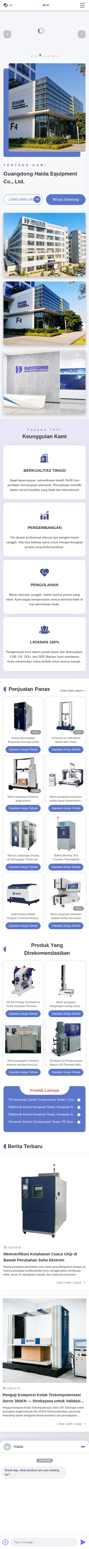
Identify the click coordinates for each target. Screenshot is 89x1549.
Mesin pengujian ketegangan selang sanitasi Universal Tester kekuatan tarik (66, 1004)
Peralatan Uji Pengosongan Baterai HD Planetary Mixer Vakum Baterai (66, 1063)
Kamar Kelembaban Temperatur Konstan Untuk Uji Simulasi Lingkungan (23, 740)
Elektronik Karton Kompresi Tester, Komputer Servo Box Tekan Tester (43, 1101)
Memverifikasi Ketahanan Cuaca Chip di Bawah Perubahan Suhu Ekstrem (40, 1257)
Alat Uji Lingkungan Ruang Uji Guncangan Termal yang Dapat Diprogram (23, 857)
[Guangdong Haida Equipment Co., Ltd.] (46, 5)
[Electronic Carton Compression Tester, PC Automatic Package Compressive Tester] (78, 1116)
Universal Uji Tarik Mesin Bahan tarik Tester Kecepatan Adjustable (66, 740)
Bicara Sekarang (66, 199)
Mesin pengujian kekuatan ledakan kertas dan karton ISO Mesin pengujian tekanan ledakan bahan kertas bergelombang (65, 916)
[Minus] (83, 1446)
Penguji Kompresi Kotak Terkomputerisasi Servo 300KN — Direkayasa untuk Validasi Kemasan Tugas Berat (42, 1398)
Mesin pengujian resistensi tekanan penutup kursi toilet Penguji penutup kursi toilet (23, 1063)
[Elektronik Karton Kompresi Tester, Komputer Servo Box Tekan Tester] (78, 1101)
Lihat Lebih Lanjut (23, 199)
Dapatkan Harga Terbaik (23, 749)
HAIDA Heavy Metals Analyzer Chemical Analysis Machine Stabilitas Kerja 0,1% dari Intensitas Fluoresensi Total (23, 916)
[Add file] (6, 1542)
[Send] (82, 1542)
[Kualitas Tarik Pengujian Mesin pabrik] (44, 57)
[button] (31, 55)
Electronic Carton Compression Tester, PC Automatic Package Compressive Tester (43, 1116)
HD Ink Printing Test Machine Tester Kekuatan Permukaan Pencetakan (23, 1004)
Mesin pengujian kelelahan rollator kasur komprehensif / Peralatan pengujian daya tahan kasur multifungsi (66, 799)
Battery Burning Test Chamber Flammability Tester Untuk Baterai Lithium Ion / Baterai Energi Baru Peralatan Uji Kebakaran (66, 857)
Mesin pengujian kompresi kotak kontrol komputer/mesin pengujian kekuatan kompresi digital (23, 799)
